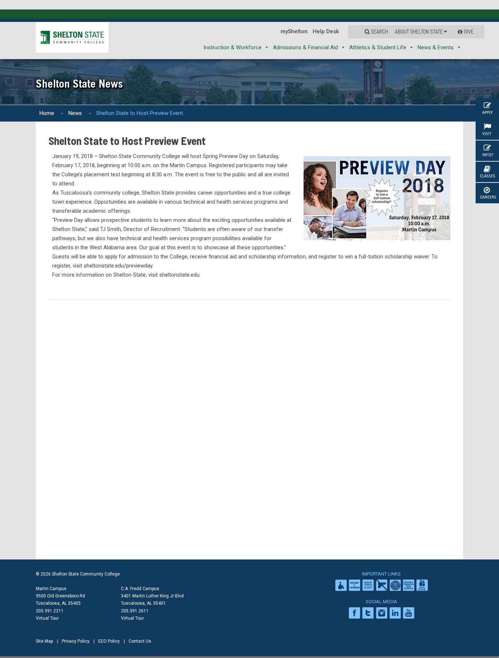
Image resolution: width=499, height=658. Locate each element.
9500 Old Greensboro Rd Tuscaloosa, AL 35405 (60, 599)
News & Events (436, 47)
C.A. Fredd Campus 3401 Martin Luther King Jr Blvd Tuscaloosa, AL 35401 (152, 596)
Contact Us (140, 641)
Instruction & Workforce (232, 47)
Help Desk (342, 31)
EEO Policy (109, 641)
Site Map (44, 641)
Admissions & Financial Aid (305, 47)
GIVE (469, 31)
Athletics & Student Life (377, 47)
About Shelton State (427, 31)
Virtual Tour (47, 618)
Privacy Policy (75, 641)
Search (392, 31)
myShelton (310, 31)
